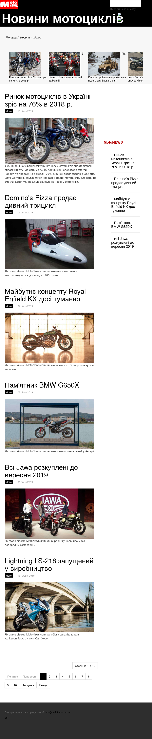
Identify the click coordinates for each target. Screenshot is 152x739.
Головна (11, 37)
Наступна (28, 685)
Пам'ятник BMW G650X (42, 385)
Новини (25, 37)
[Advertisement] (128, 112)
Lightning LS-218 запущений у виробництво (49, 564)
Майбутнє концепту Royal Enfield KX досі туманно (45, 294)
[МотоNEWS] (9, 4)
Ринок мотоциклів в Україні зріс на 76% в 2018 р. (28, 78)
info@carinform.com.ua (58, 712)
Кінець (43, 685)
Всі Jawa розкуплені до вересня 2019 (41, 470)
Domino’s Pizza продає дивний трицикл (40, 201)
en (6, 717)
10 (15, 685)
